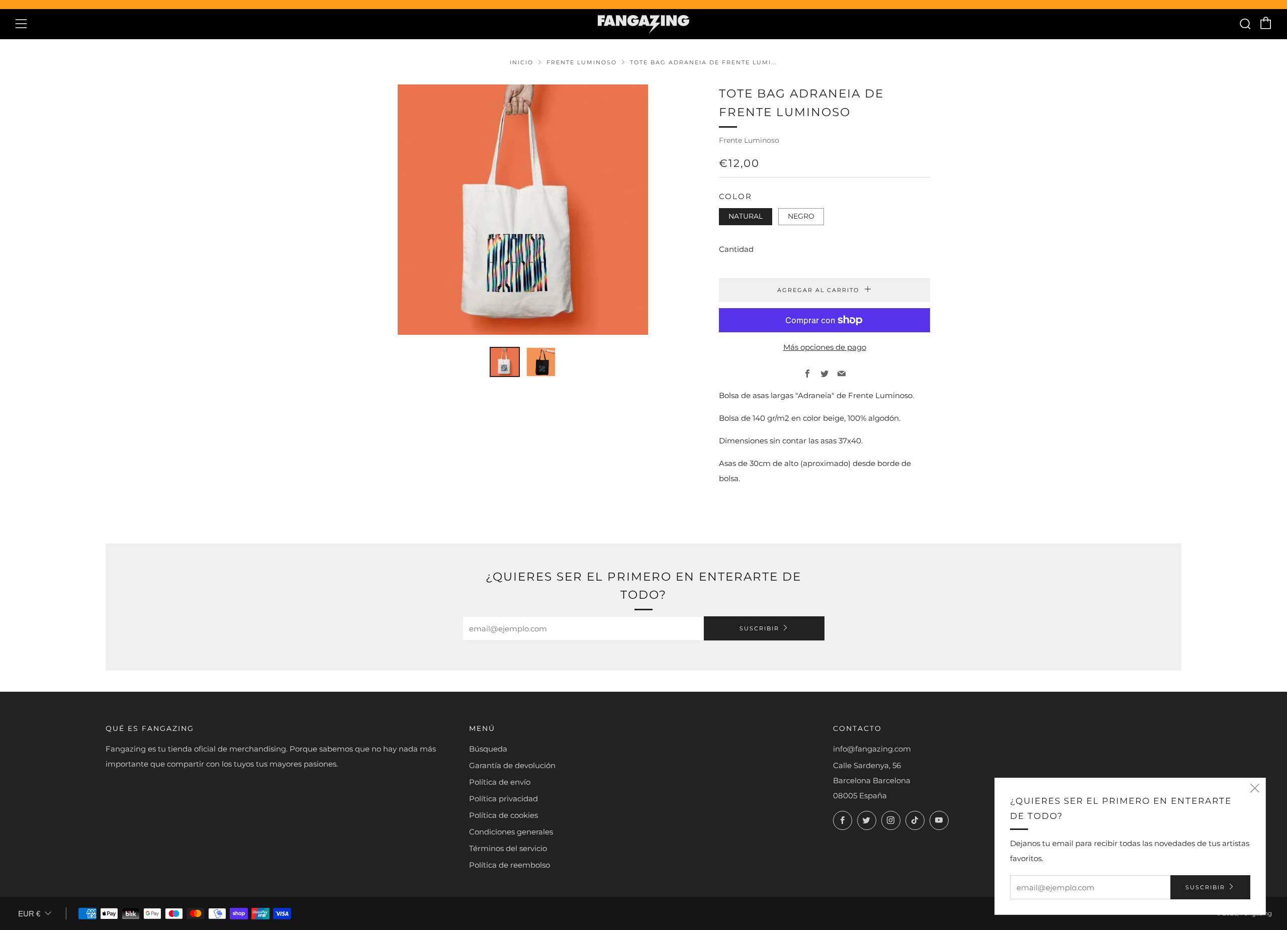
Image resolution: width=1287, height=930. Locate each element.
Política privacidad (503, 798)
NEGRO (801, 216)
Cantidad (736, 249)
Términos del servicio (508, 848)
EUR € (29, 913)
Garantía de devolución (512, 765)
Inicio (521, 62)
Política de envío (499, 782)
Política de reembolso (509, 865)
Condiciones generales (511, 831)
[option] (523, 209)
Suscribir (759, 628)
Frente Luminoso (581, 62)
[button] (505, 362)
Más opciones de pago (824, 347)
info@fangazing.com (872, 749)
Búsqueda (488, 749)
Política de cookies (503, 815)
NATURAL (745, 216)
